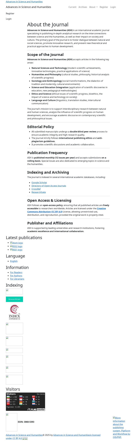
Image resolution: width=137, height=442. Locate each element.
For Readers (16, 272)
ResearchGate (39, 192)
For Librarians (17, 278)
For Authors (16, 275)
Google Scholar (39, 182)
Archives (83, 7)
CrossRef (36, 188)
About (92, 7)
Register (104, 7)
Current (72, 7)
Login (113, 7)
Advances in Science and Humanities (24, 435)
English (14, 261)
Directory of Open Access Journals (49, 185)
